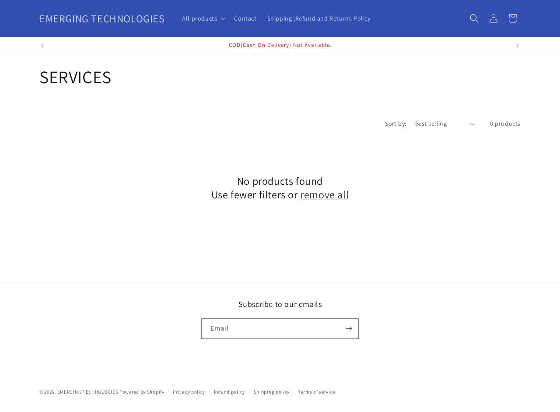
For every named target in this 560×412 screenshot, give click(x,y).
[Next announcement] (517, 45)
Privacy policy (189, 392)
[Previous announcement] (42, 45)
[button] (203, 18)
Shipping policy (272, 392)
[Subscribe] (348, 328)
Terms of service (316, 392)
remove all (324, 194)
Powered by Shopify (141, 392)
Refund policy (229, 392)
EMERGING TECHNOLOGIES (88, 392)
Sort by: (395, 123)
